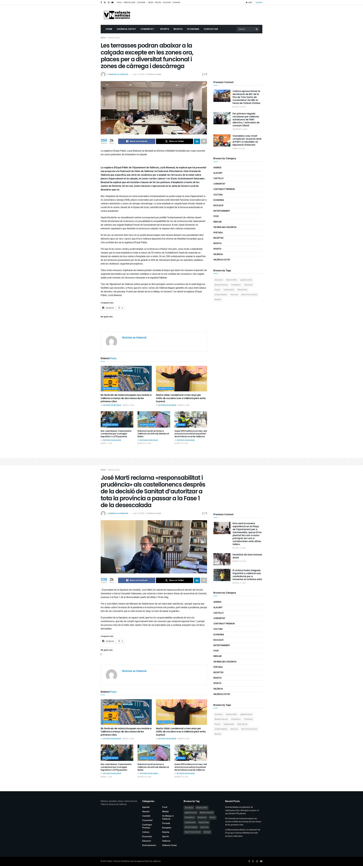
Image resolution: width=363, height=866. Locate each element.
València (218, 254)
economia (167, 2)
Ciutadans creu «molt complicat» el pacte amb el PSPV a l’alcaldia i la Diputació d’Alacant (247, 140)
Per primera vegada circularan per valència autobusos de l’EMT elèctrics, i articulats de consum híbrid (246, 119)
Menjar (217, 221)
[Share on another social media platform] (204, 141)
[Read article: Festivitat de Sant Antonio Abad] (221, 559)
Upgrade (259, 2)
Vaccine (234, 294)
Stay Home (242, 289)
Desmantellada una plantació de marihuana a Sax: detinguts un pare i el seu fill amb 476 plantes (242, 810)
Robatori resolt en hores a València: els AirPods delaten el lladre (153, 434)
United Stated (221, 294)
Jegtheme (156, 861)
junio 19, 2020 (239, 548)
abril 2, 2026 (184, 405)
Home (119, 2)
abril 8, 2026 (129, 405)
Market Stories (221, 285)
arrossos (219, 280)
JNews (109, 861)
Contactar (176, 2)
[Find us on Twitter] (105, 2)
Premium (248, 285)
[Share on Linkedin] (197, 141)
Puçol (217, 289)
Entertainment (221, 210)
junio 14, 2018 (239, 107)
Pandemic (236, 285)
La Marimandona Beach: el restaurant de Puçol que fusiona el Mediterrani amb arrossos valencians (242, 833)
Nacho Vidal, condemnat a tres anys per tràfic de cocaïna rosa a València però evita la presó (181, 398)
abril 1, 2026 (107, 443)
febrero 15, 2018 (240, 129)
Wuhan (218, 299)
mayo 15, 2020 (138, 74)
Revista (158, 2)
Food (216, 216)
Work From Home (249, 294)
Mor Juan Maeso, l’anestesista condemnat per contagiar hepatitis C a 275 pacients (116, 434)
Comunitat (141, 2)
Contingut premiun (224, 189)
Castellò (218, 178)
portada (181, 425)
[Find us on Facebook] (101, 2)
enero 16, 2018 (240, 561)
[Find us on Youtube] (112, 2)
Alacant (218, 173)
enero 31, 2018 (240, 583)
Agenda (217, 167)
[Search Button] (256, 29)
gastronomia (246, 280)
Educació (218, 205)
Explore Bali (231, 280)
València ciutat (129, 2)
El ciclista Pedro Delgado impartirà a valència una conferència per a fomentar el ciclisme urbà (247, 575)
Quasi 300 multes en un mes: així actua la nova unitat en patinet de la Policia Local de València (190, 434)
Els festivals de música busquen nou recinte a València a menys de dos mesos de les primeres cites (126, 398)
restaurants (229, 289)
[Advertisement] (210, 14)
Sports (150, 2)
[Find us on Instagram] (108, 2)
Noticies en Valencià (118, 74)
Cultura (218, 194)
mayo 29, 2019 (239, 148)
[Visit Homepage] (117, 15)
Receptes (218, 238)
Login (249, 2)
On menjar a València (224, 227)
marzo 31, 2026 (145, 443)
